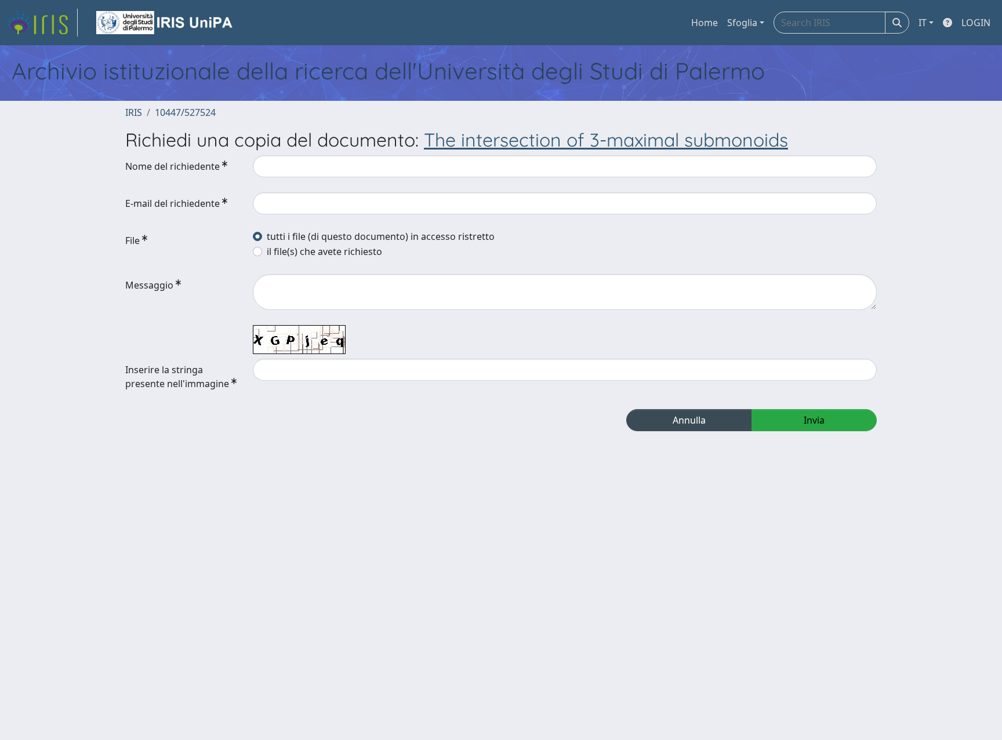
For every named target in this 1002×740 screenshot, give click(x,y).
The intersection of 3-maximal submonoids (606, 139)
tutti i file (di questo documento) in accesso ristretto (381, 236)
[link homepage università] (165, 23)
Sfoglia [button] (742, 22)
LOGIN (975, 22)
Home (704, 22)
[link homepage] (42, 23)
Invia (814, 420)
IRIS (133, 112)
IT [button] (923, 22)
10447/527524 (185, 112)
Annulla (689, 420)
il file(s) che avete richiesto (324, 251)
